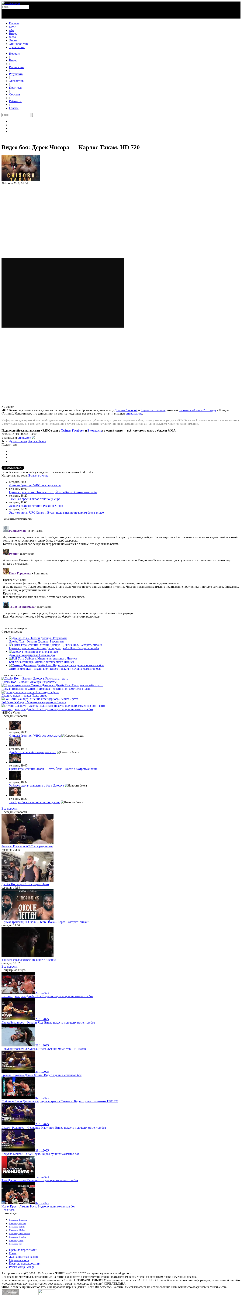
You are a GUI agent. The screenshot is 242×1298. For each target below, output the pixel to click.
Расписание (16, 67)
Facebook (78, 430)
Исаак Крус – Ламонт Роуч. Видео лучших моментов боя (38, 1206)
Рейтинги (15, 101)
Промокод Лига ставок (19, 1233)
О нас (12, 1253)
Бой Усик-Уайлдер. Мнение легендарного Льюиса (41, 661)
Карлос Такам (37, 441)
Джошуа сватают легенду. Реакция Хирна (36, 505)
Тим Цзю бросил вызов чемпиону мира (34, 499)
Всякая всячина (38, 475)
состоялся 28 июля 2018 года (197, 410)
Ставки (14, 108)
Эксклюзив (16, 80)
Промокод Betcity (17, 1227)
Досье (13, 40)
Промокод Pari (15, 1244)
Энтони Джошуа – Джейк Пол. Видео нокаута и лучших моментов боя (55, 668)
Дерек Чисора (18, 441)
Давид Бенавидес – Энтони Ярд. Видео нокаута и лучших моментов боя (48, 1022)
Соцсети (14, 94)
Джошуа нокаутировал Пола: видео (32, 655)
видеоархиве (134, 413)
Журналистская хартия (23, 1256)
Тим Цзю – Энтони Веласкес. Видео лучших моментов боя (40, 1180)
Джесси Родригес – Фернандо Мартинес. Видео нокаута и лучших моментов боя (54, 1127)
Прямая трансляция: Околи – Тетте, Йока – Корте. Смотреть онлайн (53, 492)
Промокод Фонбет (17, 1237)
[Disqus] (121, 571)
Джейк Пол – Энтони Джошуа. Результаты (36, 641)
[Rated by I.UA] (46, 1294)
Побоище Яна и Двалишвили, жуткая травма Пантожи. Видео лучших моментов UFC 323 (60, 1101)
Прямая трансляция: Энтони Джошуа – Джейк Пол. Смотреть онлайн (54, 648)
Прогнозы (15, 87)
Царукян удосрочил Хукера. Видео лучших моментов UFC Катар (44, 1048)
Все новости (10, 808)
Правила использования (24, 1263)
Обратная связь (19, 1260)
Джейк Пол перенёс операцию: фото (32, 752)
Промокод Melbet (17, 1230)
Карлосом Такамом (153, 410)
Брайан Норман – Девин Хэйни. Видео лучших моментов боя (41, 1075)
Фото (12, 37)
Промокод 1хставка (18, 1220)
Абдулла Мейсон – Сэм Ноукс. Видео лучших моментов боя (40, 1153)
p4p (11, 30)
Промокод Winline (17, 1223)
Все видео (8, 1209)
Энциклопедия (18, 43)
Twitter (65, 430)
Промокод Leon (16, 1240)
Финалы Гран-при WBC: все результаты (35, 485)
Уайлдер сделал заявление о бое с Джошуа (36, 785)
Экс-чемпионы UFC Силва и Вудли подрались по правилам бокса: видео (56, 512)
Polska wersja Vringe (21, 1267)
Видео (13, 33)
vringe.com (24, 437)
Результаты (16, 74)
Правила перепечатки (23, 1250)
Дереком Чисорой (126, 410)
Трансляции (17, 47)
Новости (14, 53)
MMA (13, 26)
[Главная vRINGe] (11, 3)
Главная (14, 23)
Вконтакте (95, 430)
